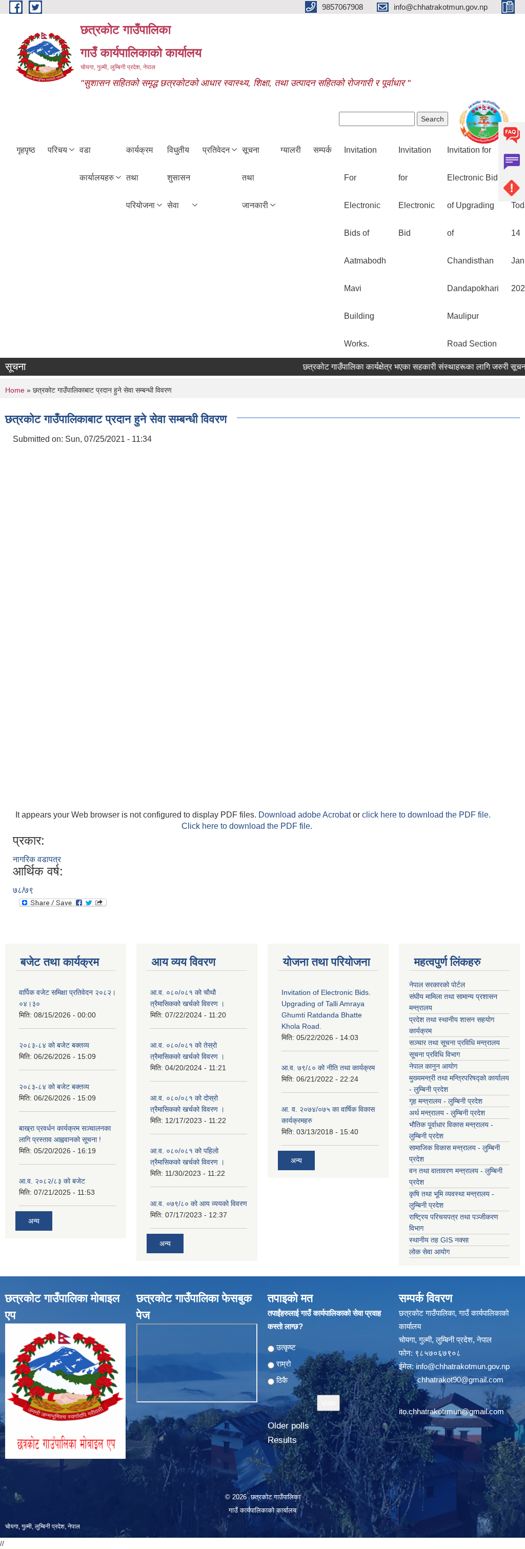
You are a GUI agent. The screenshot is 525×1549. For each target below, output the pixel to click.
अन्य (33, 1221)
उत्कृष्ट (286, 1347)
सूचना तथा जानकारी (255, 178)
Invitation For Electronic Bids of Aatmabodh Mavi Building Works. (365, 247)
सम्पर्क (322, 150)
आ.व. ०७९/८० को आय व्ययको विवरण (198, 1203)
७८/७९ (23, 890)
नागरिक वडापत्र (37, 859)
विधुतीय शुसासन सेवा (178, 178)
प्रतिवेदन (216, 150)
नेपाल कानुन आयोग (433, 1066)
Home (15, 390)
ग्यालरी (290, 150)
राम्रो (283, 1363)
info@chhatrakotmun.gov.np (463, 1366)
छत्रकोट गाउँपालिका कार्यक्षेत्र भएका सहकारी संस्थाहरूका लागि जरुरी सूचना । (404, 366)
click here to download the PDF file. (426, 814)
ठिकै (282, 1380)
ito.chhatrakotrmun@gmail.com (451, 1411)
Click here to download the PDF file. (246, 826)
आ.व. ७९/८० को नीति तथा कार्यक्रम (328, 1068)
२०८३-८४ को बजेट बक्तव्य (54, 1045)
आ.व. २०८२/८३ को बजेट (52, 1181)
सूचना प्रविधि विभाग (434, 1054)
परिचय (57, 150)
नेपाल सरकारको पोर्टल (437, 985)
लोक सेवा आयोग (429, 1252)
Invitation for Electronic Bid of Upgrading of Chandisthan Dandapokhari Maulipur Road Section (473, 247)
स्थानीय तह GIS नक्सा (439, 1240)
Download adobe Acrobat (305, 814)
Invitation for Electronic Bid (416, 191)
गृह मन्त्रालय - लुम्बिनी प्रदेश (445, 1101)
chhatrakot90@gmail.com (460, 1379)
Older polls (288, 1426)
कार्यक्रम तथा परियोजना (140, 178)
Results (282, 1440)
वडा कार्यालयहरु (96, 164)
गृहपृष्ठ (25, 150)
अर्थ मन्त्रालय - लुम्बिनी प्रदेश (447, 1113)
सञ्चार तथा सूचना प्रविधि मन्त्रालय (454, 1042)
